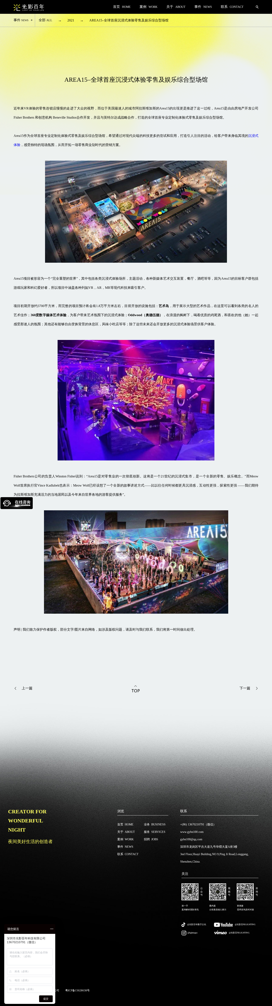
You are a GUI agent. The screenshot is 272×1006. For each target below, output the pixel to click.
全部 (45, 20)
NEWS (125, 846)
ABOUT (126, 831)
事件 (21, 20)
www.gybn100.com (192, 831)
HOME (125, 824)
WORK (125, 839)
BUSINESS (155, 824)
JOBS (151, 839)
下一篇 (244, 688)
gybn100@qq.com (191, 839)
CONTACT (128, 854)
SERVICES (154, 831)
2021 (70, 20)
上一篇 (27, 688)
